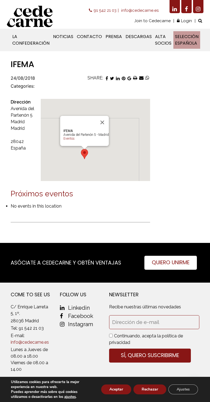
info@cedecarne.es (140, 10)
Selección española (187, 39)
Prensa (114, 36)
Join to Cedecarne (152, 20)
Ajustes (183, 389)
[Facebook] (186, 6)
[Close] (102, 122)
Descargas (139, 36)
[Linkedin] (175, 6)
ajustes (70, 396)
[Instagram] (198, 6)
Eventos (69, 138)
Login (186, 20)
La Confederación (30, 39)
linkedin (79, 308)
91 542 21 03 (105, 10)
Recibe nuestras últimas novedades (145, 306)
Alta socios (163, 39)
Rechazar (150, 389)
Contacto (89, 36)
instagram (80, 324)
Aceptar (116, 389)
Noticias (63, 36)
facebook (80, 316)
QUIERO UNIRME (170, 262)
